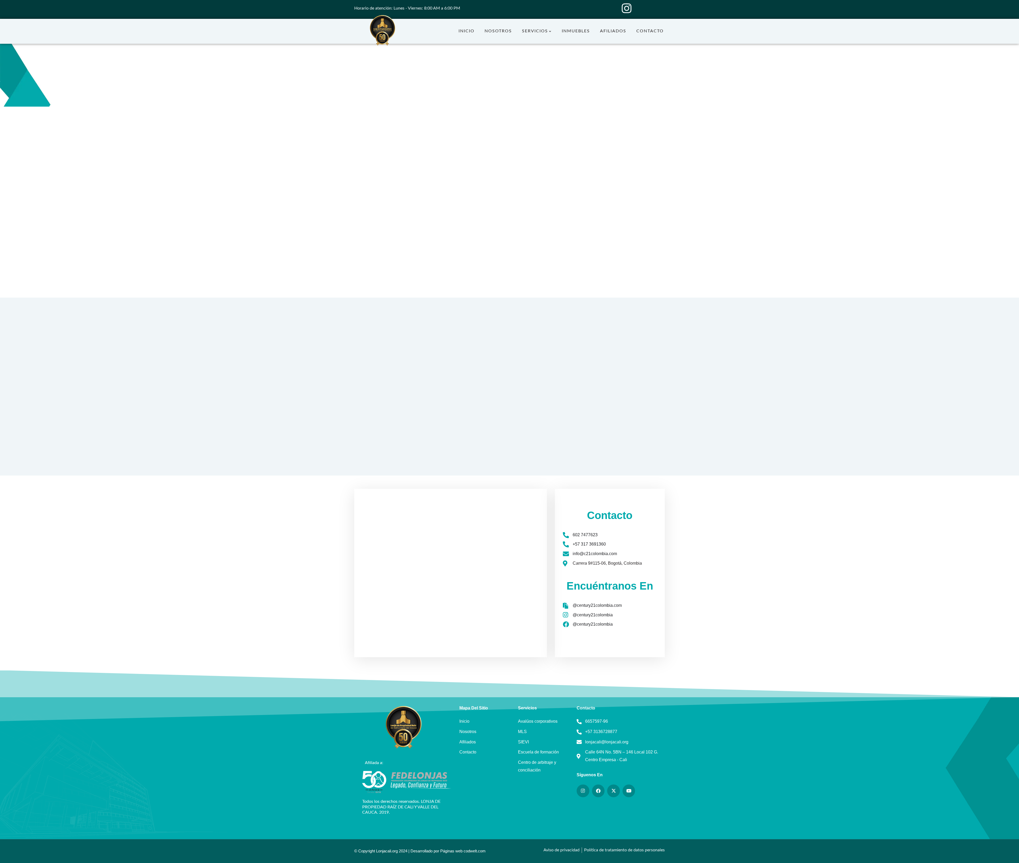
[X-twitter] (613, 790)
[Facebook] (598, 790)
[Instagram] (626, 8)
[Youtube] (629, 790)
